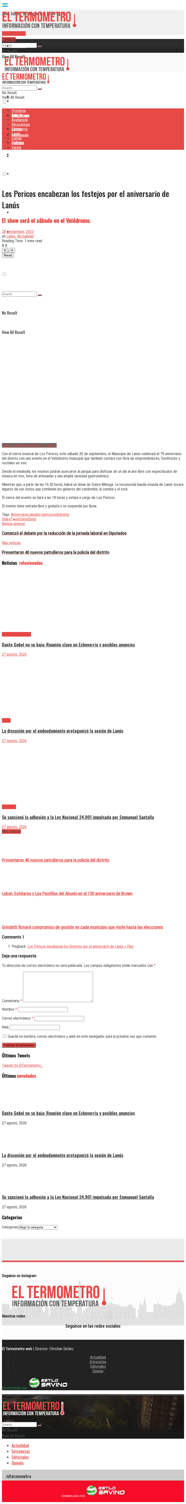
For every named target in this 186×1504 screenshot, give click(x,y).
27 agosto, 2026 (14, 654)
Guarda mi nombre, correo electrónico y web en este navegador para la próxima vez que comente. (82, 1036)
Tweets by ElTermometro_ (22, 1065)
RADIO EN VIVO (14, 33)
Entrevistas (98, 1362)
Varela (17, 251)
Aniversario (19, 514)
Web (5, 1027)
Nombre (9, 1009)
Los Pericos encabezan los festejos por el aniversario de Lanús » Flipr (80, 946)
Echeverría (20, 173)
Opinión (98, 1371)
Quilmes (17, 143)
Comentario (12, 1001)
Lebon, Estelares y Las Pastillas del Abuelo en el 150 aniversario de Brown (67, 893)
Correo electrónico (17, 1018)
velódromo (61, 514)
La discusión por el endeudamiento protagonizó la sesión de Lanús (62, 730)
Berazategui (21, 154)
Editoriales (98, 1366)
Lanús (16, 133)
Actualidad (98, 1357)
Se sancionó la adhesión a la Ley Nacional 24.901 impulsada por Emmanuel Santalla (78, 817)
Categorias (10, 1227)
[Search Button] (40, 46)
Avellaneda (20, 120)
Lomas (17, 212)
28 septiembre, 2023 (18, 231)
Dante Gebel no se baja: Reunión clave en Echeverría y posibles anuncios (68, 644)
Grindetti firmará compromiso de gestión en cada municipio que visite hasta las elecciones (82, 927)
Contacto (9, 39)
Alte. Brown (20, 115)
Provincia (19, 45)
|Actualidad (25, 236)
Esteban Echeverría (16, 634)
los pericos (44, 514)
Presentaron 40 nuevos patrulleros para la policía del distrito (55, 860)
